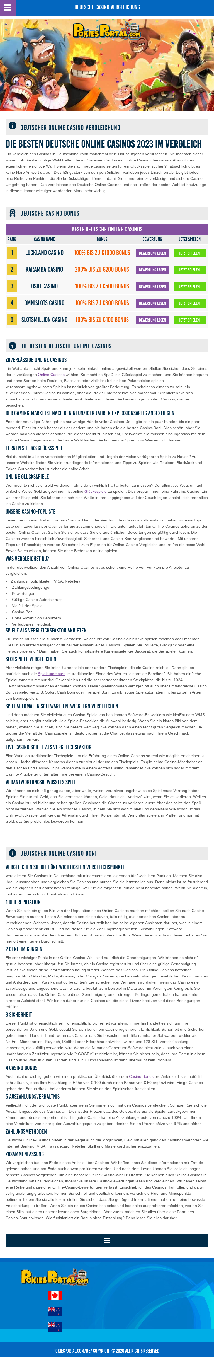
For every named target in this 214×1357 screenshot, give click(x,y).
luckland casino (44, 252)
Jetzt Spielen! (190, 253)
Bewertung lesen (152, 253)
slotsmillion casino (44, 319)
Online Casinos (51, 374)
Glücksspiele (95, 491)
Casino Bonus (141, 1076)
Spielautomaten (51, 674)
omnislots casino (44, 302)
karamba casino (44, 269)
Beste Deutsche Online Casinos (107, 229)
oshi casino (44, 286)
